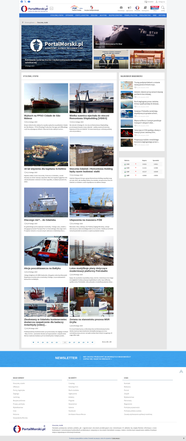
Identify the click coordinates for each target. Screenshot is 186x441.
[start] (33, 342)
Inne (154, 15)
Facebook (72, 411)
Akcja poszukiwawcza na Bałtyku (42, 268)
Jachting (103, 15)
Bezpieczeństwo (115, 15)
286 (70, 342)
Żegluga (94, 15)
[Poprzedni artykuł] (38, 342)
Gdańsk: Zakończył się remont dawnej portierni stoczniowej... (148, 93)
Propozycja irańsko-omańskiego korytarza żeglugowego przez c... (146, 140)
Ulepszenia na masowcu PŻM (86, 220)
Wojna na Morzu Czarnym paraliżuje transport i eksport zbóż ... (147, 121)
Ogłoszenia (73, 394)
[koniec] (92, 342)
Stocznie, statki (56, 15)
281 (47, 342)
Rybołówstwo (145, 15)
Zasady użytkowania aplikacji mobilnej (138, 414)
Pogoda (71, 400)
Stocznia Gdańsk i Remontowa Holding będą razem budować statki (91, 170)
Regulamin (128, 404)
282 (52, 342)
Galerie (71, 407)
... (60, 342)
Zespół (126, 394)
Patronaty (128, 400)
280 (43, 342)
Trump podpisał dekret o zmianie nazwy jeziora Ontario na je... (147, 83)
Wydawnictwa (129, 397)
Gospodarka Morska (20, 418)
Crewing (72, 383)
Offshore (69, 15)
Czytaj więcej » (116, 438)
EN (51, 8)
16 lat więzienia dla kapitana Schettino (45, 168)
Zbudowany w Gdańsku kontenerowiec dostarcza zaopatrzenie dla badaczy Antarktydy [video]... (45, 322)
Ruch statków (74, 390)
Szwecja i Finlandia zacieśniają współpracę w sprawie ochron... (146, 112)
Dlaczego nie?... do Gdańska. (40, 220)
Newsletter (73, 404)
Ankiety (71, 397)
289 (83, 342)
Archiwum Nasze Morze (77, 414)
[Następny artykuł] (88, 342)
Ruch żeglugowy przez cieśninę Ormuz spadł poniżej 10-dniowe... (146, 102)
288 (79, 342)
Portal (126, 390)
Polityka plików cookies (132, 411)
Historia (162, 15)
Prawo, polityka (130, 15)
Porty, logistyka (82, 15)
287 (74, 342)
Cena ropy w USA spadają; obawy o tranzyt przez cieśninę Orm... (147, 131)
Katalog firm (73, 387)
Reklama (127, 387)
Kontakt (127, 383)
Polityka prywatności (132, 407)
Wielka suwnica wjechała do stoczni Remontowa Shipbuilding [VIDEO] (89, 117)
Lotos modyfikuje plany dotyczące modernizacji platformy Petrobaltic (89, 269)
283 (57, 342)
